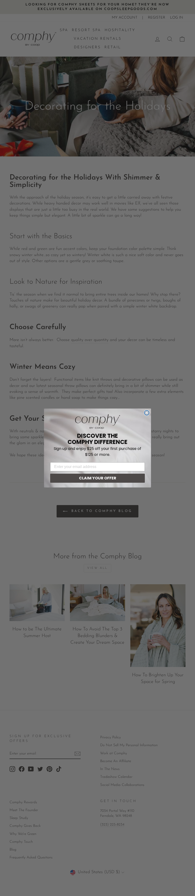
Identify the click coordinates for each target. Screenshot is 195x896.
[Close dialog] (146, 412)
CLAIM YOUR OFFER (97, 478)
